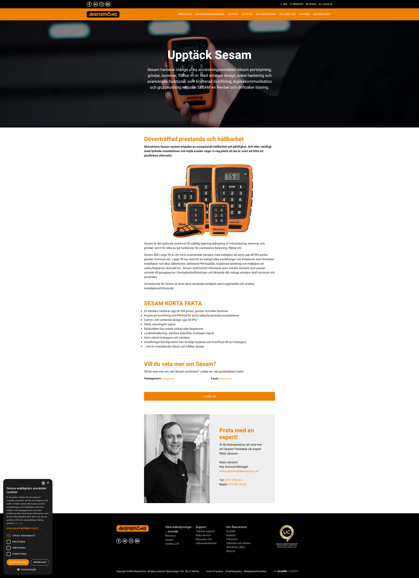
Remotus (170, 536)
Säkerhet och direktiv (238, 543)
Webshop (298, 4)
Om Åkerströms (236, 527)
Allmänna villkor (235, 547)
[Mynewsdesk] (107, 4)
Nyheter (231, 535)
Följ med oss (287, 14)
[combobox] (43, 483)
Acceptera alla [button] (18, 562)
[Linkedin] (95, 4)
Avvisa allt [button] (39, 562)
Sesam (169, 540)
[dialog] (27, 527)
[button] (28, 528)
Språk (312, 4)
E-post (221, 379)
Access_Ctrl (172, 544)
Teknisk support (205, 531)
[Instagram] (101, 4)
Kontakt (230, 531)
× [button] (48, 483)
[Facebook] (89, 4)
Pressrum (231, 539)
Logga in (327, 4)
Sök (285, 4)
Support (201, 527)
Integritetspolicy (233, 571)
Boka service (203, 535)
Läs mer (19, 523)
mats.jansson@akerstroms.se (238, 471)
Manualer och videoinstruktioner (206, 541)
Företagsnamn (159, 379)
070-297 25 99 (237, 484)
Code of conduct (215, 571)
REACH (230, 551)
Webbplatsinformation (255, 571)
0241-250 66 (233, 480)
